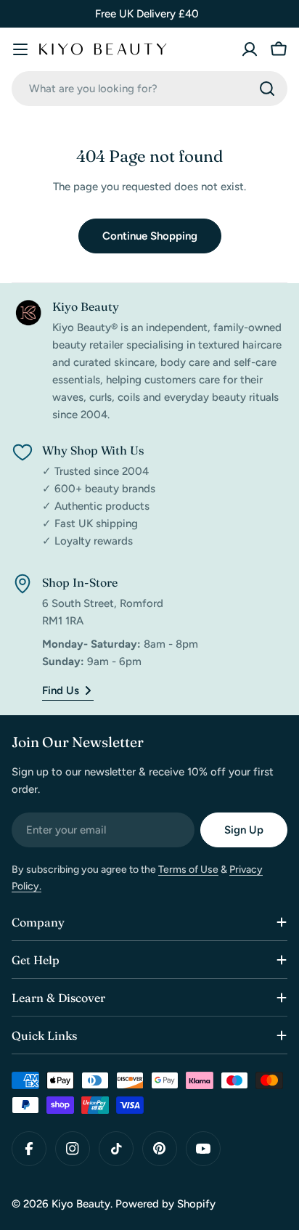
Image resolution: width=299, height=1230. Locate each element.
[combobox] (149, 88)
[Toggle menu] (20, 49)
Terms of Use (188, 869)
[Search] (267, 88)
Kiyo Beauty (81, 1203)
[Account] (249, 49)
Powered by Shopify (165, 1203)
